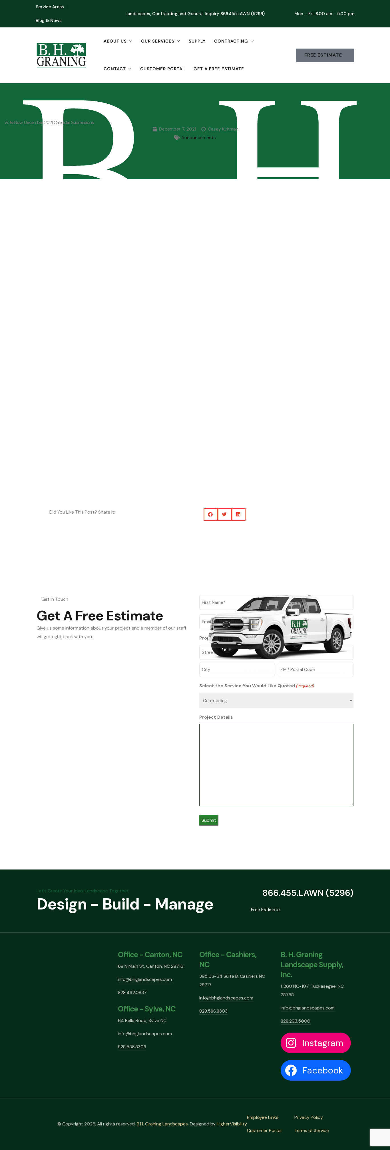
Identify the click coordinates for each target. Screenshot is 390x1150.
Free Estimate (265, 910)
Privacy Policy (308, 1117)
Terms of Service (311, 1130)
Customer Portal (162, 69)
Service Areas (50, 7)
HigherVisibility (232, 1124)
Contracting (231, 41)
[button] (211, 514)
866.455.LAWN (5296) (242, 14)
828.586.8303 (132, 1047)
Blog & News (49, 20)
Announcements (198, 138)
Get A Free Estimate (219, 69)
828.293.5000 (295, 1021)
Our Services (157, 41)
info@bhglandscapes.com (145, 979)
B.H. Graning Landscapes (162, 1124)
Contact (115, 69)
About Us (115, 41)
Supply (197, 41)
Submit (209, 820)
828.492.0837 (132, 992)
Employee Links (262, 1117)
